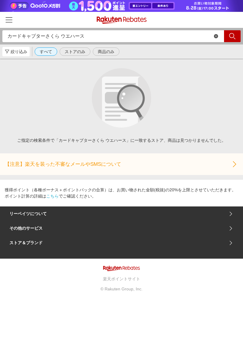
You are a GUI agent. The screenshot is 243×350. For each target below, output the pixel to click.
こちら (52, 196)
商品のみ (106, 51)
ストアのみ (75, 51)
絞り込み (19, 51)
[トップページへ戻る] (122, 20)
